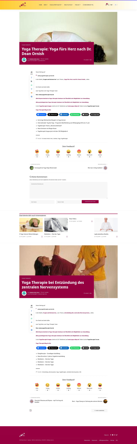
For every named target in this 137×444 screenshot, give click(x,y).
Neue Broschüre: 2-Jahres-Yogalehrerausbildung (51, 356)
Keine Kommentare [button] (100, 410)
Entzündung (45, 372)
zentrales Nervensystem (73, 372)
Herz (51, 138)
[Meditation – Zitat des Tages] (56, 225)
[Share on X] (31, 81)
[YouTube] (113, 435)
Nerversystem (52, 372)
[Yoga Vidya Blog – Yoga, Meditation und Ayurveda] (22, 435)
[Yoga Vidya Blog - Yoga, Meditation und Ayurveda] (22, 4)
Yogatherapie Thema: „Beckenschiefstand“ (50, 126)
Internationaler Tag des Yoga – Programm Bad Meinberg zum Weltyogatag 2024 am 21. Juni (64, 123)
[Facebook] (110, 435)
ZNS (80, 372)
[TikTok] (117, 435)
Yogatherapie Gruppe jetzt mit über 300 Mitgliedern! (53, 131)
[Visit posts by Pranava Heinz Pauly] (24, 59)
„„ (75, 79)
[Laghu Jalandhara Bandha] (106, 225)
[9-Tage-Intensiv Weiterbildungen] (31, 225)
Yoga (59, 138)
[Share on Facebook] (31, 77)
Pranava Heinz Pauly (35, 59)
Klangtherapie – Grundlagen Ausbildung (49, 353)
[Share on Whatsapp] (31, 85)
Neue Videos (72, 219)
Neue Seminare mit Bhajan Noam (47, 128)
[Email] (31, 93)
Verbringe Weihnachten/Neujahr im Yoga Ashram (52, 120)
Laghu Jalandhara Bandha (101, 234)
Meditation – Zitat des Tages (52, 234)
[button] (108, 4)
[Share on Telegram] (31, 89)
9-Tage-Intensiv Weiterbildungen (28, 234)
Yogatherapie (26, 44)
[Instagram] (115, 435)
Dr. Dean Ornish (46, 138)
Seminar (55, 138)
